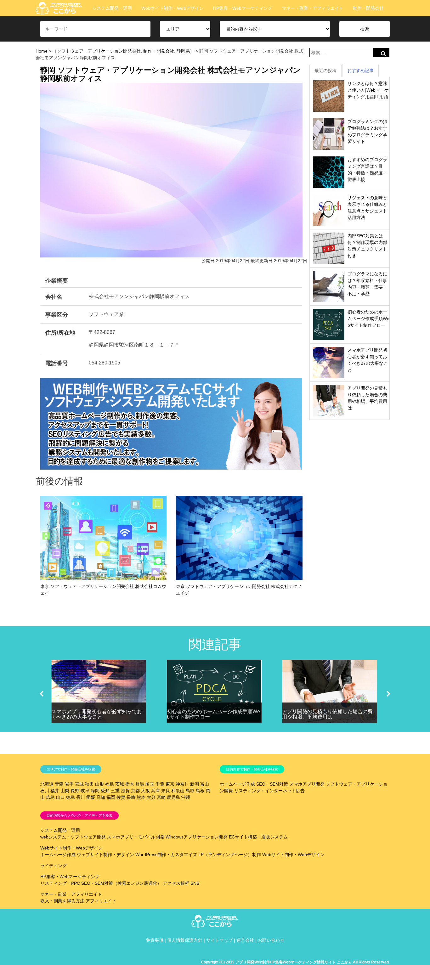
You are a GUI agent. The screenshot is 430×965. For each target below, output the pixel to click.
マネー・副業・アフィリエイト (312, 8)
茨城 (119, 784)
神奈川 (182, 784)
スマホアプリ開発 (307, 784)
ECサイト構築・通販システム (258, 836)
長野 (75, 790)
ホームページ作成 (237, 784)
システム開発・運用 (112, 8)
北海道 (47, 784)
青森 (59, 784)
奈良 (165, 790)
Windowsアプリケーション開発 (197, 836)
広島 (50, 797)
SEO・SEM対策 (272, 784)
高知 (100, 797)
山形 (99, 784)
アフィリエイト (101, 900)
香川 (80, 797)
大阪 (145, 790)
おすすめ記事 (360, 70)
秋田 (89, 784)
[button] (41, 694)
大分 (151, 797)
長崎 (131, 797)
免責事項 (154, 940)
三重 (115, 790)
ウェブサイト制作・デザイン (105, 854)
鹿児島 (173, 797)
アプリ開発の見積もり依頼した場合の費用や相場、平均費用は (327, 714)
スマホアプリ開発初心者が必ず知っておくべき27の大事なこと (96, 714)
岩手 (69, 784)
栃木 (129, 784)
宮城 (79, 784)
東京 (170, 784)
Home (42, 51)
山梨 (64, 790)
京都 (135, 790)
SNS (194, 883)
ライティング (53, 865)
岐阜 (85, 790)
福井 (54, 790)
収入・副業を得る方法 (62, 900)
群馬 (139, 784)
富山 (204, 784)
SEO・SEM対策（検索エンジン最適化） (121, 883)
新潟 (194, 784)
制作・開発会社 (368, 8)
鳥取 (190, 790)
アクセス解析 (176, 883)
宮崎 (161, 797)
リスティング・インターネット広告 (269, 790)
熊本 (141, 797)
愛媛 (90, 797)
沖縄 (185, 797)
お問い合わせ (271, 940)
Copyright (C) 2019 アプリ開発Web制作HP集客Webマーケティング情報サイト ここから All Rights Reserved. (295, 962)
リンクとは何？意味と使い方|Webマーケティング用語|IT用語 (368, 90)
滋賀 (125, 790)
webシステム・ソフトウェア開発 (73, 836)
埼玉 (149, 784)
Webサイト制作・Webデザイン (172, 8)
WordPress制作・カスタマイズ (166, 854)
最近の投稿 (325, 70)
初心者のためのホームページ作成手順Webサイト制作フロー (368, 318)
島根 (200, 790)
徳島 (70, 797)
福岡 (110, 797)
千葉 (160, 784)
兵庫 (155, 790)
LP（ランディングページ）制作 (229, 854)
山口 (60, 797)
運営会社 (245, 940)
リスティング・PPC (60, 883)
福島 (109, 784)
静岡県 (183, 51)
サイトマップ (219, 940)
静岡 (95, 790)
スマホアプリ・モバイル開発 (135, 836)
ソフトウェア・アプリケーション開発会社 (99, 51)
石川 (44, 790)
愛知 (105, 790)
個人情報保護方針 (184, 940)
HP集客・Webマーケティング (242, 8)
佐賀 (120, 797)
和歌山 (177, 790)
